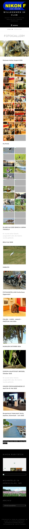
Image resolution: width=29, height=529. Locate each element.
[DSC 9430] (7, 469)
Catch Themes (20, 524)
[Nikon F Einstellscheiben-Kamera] (13, 469)
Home (9, 29)
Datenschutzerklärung (14, 522)
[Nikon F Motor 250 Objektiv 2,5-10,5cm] (19, 469)
